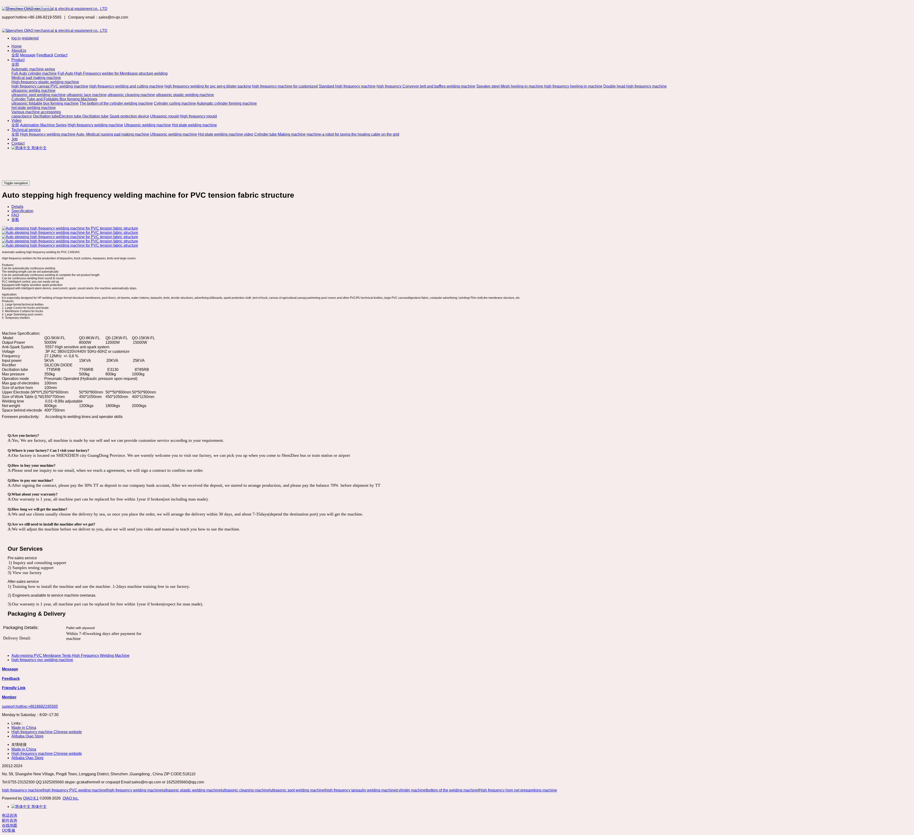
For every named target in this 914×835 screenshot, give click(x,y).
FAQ (15, 215)
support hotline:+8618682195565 (30, 706)
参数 (15, 220)
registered (30, 38)
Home (16, 46)
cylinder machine (411, 790)
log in (16, 38)
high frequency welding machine (134, 790)
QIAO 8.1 (31, 798)
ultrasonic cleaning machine (245, 790)
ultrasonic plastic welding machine (192, 790)
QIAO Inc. (71, 798)
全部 (15, 55)
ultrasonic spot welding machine (297, 790)
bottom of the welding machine (452, 790)
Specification (22, 211)
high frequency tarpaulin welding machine (360, 790)
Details (17, 207)
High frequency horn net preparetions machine (518, 790)
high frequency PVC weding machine (74, 790)
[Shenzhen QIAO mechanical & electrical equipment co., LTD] (457, 9)
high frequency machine (22, 790)
